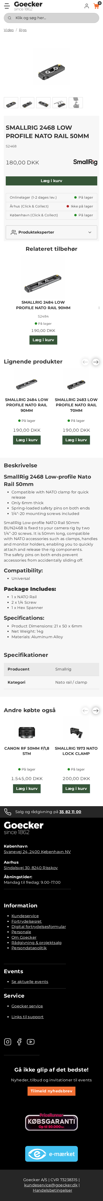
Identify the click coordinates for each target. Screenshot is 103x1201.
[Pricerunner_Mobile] (51, 1122)
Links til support (27, 1017)
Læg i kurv (51, 181)
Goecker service (27, 1006)
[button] (87, 6)
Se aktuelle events (29, 981)
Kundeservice (25, 916)
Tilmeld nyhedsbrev (51, 1091)
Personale (21, 932)
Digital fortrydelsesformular (38, 926)
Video (9, 30)
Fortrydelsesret (26, 921)
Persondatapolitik (29, 948)
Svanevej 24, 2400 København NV (37, 851)
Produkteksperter (36, 232)
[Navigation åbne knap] (7, 6)
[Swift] (28, 6)
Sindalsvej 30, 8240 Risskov (31, 868)
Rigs (23, 30)
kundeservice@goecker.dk (51, 1185)
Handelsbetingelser (52, 1190)
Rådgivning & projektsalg (36, 942)
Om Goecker (23, 937)
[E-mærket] (51, 1154)
